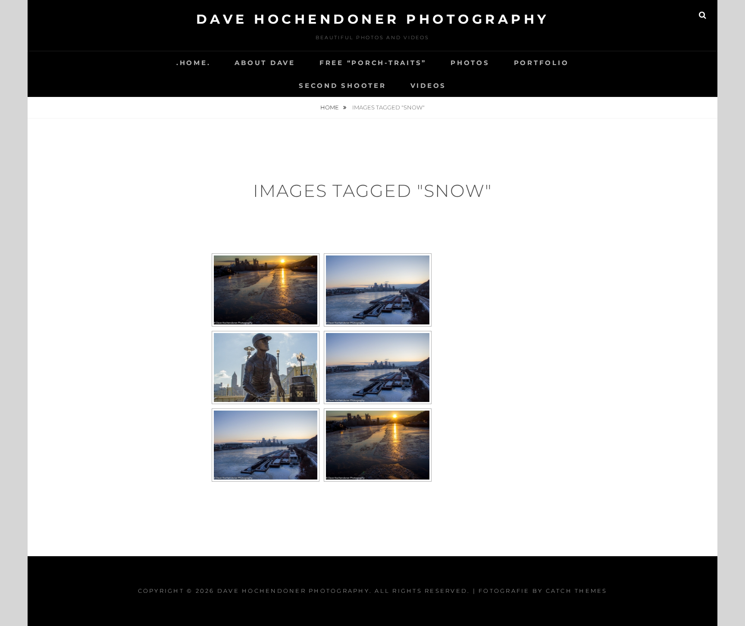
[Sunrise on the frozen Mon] (377, 445)
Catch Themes (576, 590)
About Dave (265, 63)
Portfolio (541, 63)
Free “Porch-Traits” (372, 63)
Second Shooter (342, 85)
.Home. (193, 63)
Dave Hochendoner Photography (372, 19)
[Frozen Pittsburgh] (265, 445)
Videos (428, 85)
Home (330, 107)
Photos (470, 63)
